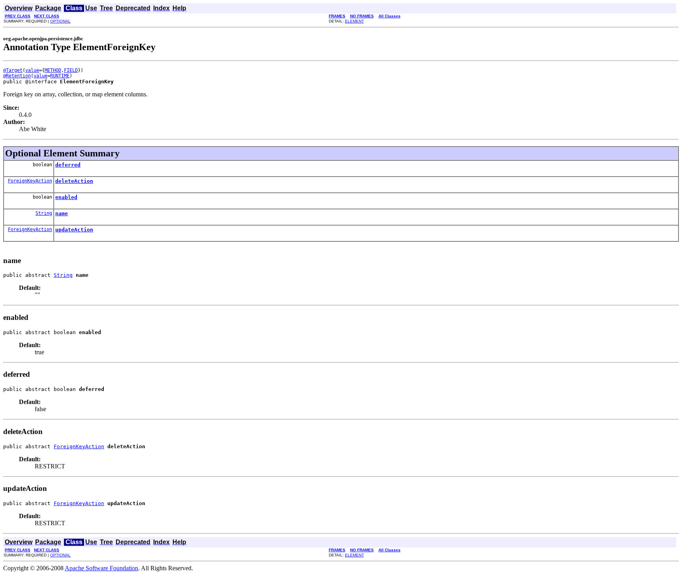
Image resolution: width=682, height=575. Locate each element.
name (61, 213)
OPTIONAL (60, 21)
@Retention (17, 76)
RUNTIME (59, 76)
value (32, 70)
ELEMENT (354, 21)
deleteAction (74, 181)
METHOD (53, 70)
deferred (68, 165)
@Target (12, 70)
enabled (66, 197)
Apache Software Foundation (101, 568)
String (44, 213)
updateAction (74, 230)
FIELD (71, 70)
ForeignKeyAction (30, 181)
